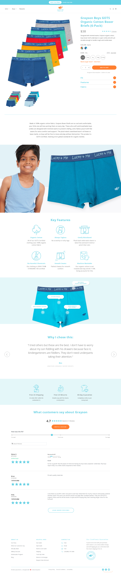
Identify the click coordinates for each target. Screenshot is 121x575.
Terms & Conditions (60, 569)
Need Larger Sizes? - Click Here (90, 62)
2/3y (82, 57)
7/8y (98, 57)
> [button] (61, 510)
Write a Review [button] (60, 427)
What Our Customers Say (18, 546)
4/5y (88, 57)
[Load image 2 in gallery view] (31, 99)
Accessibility (69, 569)
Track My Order (40, 554)
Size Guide (39, 543)
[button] (110, 9)
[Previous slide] (7, 354)
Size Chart (113, 53)
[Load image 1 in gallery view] (13, 99)
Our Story (13, 543)
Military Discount (15, 551)
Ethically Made (15, 548)
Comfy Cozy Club (61, 2)
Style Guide (39, 546)
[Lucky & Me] (60, 9)
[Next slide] (113, 354)
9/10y (103, 57)
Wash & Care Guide (41, 548)
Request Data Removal (42, 560)
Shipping (38, 551)
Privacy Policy (52, 569)
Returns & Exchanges (42, 557)
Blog (12, 557)
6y (93, 57)
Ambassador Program (17, 554)
